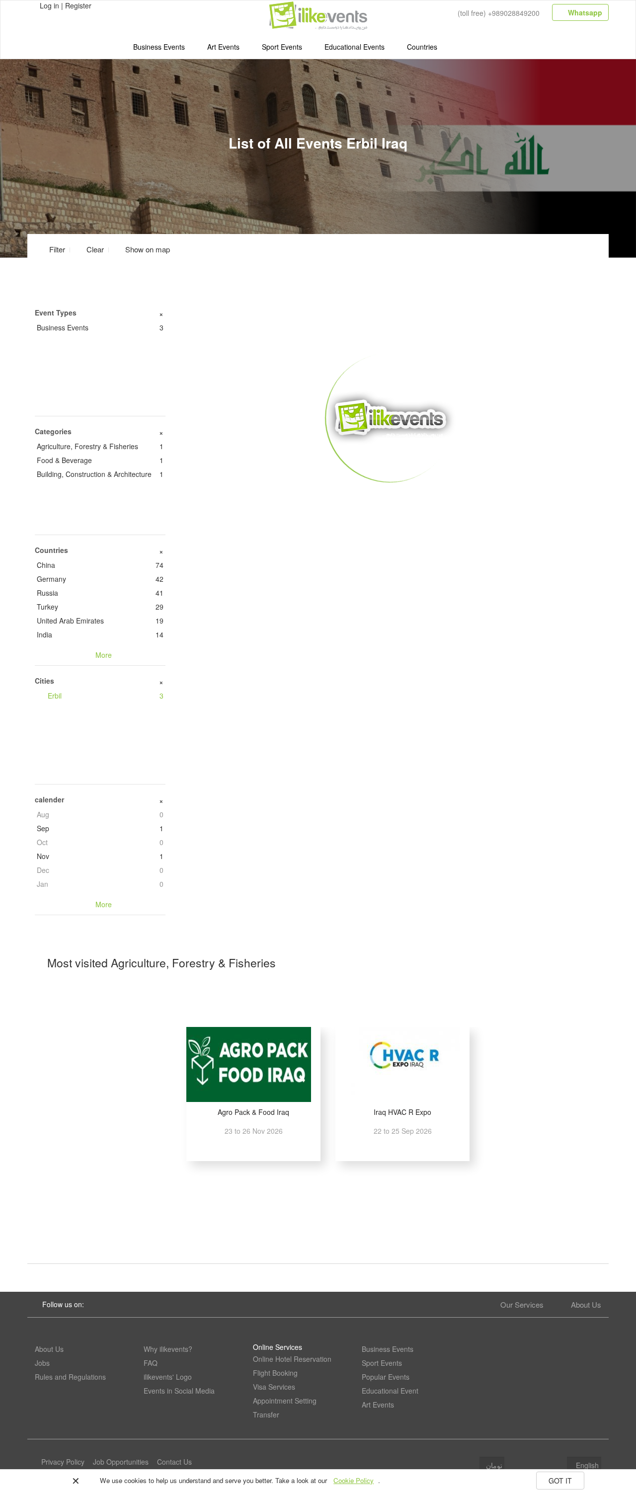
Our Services (522, 1304)
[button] (141, 249)
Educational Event (390, 1391)
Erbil (105, 696)
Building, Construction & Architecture (100, 474)
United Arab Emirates (100, 621)
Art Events (223, 47)
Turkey (100, 607)
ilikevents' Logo (168, 1377)
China (100, 565)
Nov (100, 856)
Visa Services (274, 1387)
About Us (586, 1304)
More (390, 497)
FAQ (151, 1363)
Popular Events (385, 1377)
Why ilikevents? (168, 1349)
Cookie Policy (353, 1480)
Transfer (266, 1414)
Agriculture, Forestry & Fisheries (100, 446)
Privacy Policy (62, 1462)
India (100, 634)
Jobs (42, 1363)
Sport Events (282, 47)
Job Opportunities (121, 1462)
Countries (422, 47)
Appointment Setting (285, 1401)
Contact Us (174, 1462)
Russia (100, 593)
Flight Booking (275, 1373)
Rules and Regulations (70, 1377)
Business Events (159, 47)
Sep (100, 828)
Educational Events (354, 47)
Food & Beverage (100, 460)
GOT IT (560, 1481)
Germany (100, 579)
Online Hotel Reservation (292, 1359)
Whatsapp (584, 12)
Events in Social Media (179, 1391)
